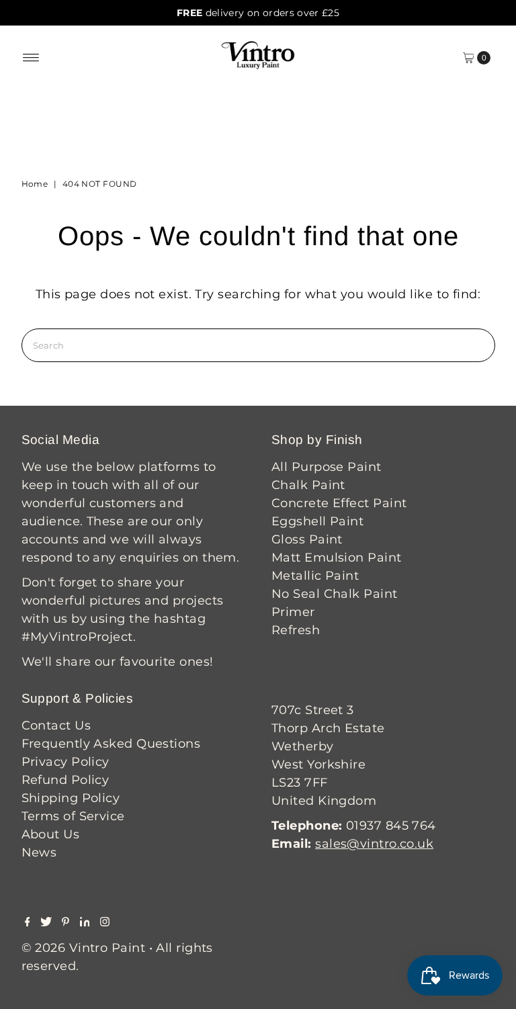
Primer (293, 612)
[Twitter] (46, 922)
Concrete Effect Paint (338, 503)
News (39, 852)
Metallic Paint (315, 575)
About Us (51, 834)
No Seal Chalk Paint (334, 593)
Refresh (295, 630)
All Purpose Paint (326, 466)
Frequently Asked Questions (111, 743)
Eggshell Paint (317, 521)
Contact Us (56, 725)
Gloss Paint (307, 539)
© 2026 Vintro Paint (84, 947)
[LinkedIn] (85, 922)
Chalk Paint (308, 485)
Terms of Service (73, 816)
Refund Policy (66, 780)
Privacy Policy (66, 761)
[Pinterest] (65, 922)
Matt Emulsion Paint (336, 557)
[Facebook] (27, 922)
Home (35, 184)
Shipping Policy (71, 798)
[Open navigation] (31, 58)
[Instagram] (105, 922)
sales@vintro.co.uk (374, 843)
